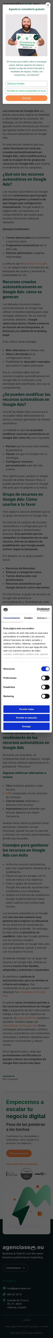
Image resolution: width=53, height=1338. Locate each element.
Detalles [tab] (28, 618)
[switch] (45, 677)
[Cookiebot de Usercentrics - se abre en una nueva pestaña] (37, 610)
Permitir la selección (26, 717)
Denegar (26, 726)
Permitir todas (26, 709)
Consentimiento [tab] (11, 618)
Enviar (26, 98)
